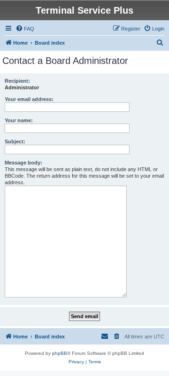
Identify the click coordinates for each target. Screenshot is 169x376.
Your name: (19, 120)
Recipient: (17, 81)
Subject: (15, 141)
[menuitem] (24, 28)
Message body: (23, 162)
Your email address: (29, 99)
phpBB (59, 353)
